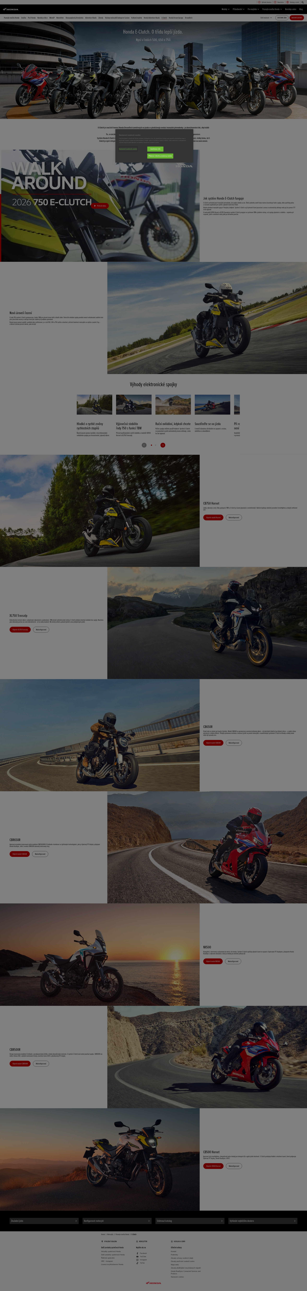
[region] (154, 146)
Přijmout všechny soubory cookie (160, 156)
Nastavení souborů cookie (128, 149)
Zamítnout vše (155, 149)
